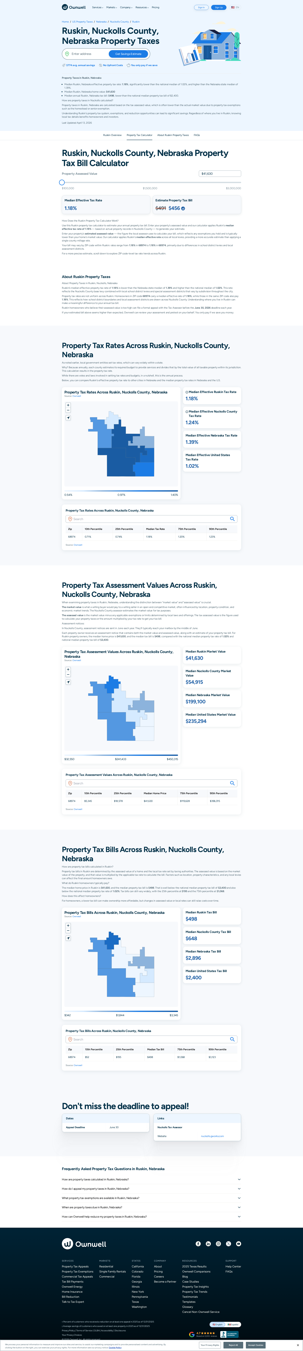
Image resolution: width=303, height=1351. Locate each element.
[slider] (62, 182)
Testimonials (190, 1296)
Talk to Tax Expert (73, 1301)
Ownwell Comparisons (196, 1271)
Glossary (187, 1306)
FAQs (229, 1271)
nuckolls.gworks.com (212, 1136)
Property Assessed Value (79, 173)
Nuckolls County (119, 22)
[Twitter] (228, 1243)
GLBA (96, 1330)
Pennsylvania (140, 1296)
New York (138, 1291)
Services (68, 1261)
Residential (106, 1266)
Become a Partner (165, 1281)
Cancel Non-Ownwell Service (201, 1311)
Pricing (158, 1271)
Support (231, 1261)
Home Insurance (72, 1291)
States (136, 1261)
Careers (159, 1276)
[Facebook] (198, 1243)
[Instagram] (218, 1243)
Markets (104, 1261)
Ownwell (76, 396)
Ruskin (136, 22)
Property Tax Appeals (75, 1266)
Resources (189, 1261)
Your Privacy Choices (72, 1335)
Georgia (137, 1281)
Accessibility (107, 1330)
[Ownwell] (74, 6)
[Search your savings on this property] (232, 519)
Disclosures (120, 1330)
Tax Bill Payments (72, 1281)
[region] (151, 1345)
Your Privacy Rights (210, 1345)
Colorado (137, 1271)
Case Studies (190, 1281)
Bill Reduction (70, 1296)
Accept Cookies (255, 1345)
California (138, 1266)
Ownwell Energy (72, 1286)
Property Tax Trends (194, 1291)
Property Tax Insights (195, 1286)
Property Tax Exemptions (77, 1271)
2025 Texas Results (194, 1266)
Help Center (233, 1266)
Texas (135, 1301)
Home (65, 22)
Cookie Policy (115, 1347)
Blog (185, 1276)
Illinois (136, 1286)
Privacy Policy (68, 1330)
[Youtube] (238, 1243)
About (158, 1266)
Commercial (106, 1276)
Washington (139, 1306)
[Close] (297, 1345)
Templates (188, 1301)
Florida (136, 1276)
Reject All (233, 1345)
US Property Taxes (82, 22)
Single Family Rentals (112, 1271)
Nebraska (101, 22)
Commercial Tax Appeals (77, 1276)
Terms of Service (84, 1330)
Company (160, 1261)
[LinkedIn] (208, 1243)
